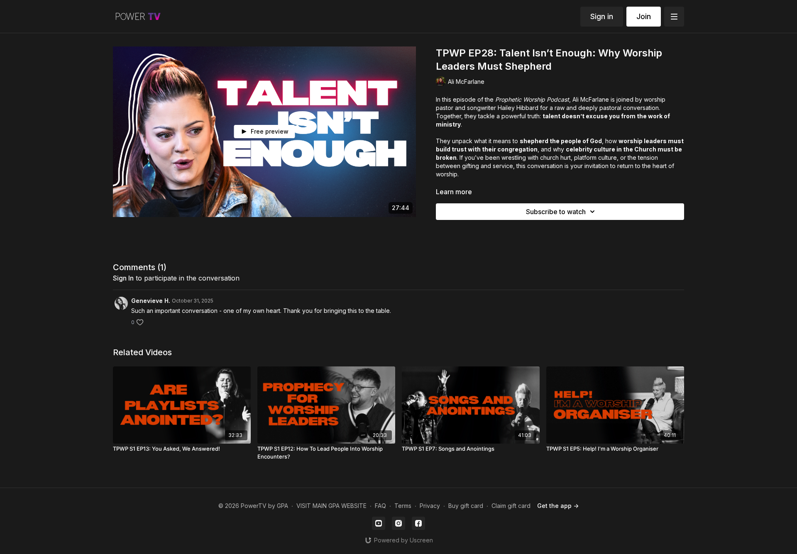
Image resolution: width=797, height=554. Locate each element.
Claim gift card (511, 505)
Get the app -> (558, 505)
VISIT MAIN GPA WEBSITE (331, 505)
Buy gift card (465, 505)
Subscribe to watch (556, 211)
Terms (402, 505)
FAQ (380, 505)
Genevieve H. (150, 300)
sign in (123, 278)
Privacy (430, 505)
